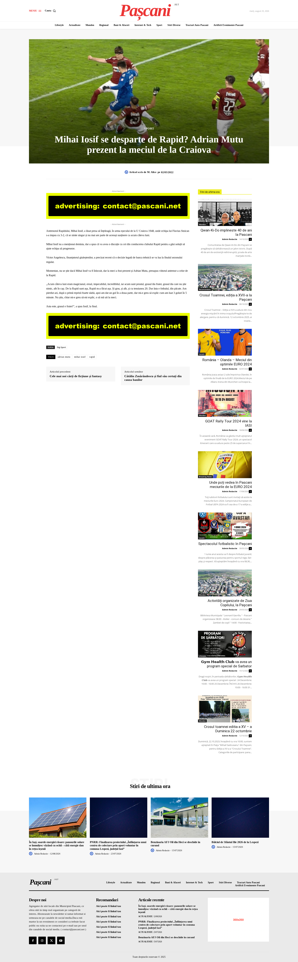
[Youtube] (61, 940)
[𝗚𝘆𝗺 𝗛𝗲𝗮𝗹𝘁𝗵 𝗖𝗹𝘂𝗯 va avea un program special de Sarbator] (225, 644)
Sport (149, 128)
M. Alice (151, 172)
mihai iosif (80, 357)
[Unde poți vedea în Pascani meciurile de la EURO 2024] (225, 464)
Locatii (202, 354)
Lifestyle (202, 656)
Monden (202, 224)
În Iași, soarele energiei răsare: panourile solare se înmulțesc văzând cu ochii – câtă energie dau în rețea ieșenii (56, 845)
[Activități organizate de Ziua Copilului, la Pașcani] (225, 582)
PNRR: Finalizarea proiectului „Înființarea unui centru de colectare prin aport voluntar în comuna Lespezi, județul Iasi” (118, 845)
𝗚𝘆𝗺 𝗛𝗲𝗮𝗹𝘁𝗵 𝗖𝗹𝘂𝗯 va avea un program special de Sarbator (226, 664)
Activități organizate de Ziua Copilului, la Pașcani (230, 603)
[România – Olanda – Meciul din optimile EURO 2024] (225, 342)
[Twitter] (51, 940)
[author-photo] (31, 853)
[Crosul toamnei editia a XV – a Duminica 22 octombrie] (225, 708)
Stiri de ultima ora (210, 192)
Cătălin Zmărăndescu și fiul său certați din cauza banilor (153, 378)
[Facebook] (33, 940)
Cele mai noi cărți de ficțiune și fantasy (76, 376)
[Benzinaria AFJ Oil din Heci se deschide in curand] (179, 817)
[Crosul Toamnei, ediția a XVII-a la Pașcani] (225, 277)
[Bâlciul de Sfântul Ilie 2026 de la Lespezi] (240, 817)
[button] (51, 10)
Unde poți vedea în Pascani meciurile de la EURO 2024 (230, 484)
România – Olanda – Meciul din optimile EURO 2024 (227, 362)
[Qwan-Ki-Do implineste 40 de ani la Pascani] (225, 212)
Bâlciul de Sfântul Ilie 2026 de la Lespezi (235, 842)
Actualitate (145, 916)
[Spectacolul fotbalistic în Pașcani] (225, 526)
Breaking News (205, 476)
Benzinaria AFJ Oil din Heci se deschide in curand (166, 937)
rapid (92, 357)
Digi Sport (61, 347)
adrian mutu (64, 357)
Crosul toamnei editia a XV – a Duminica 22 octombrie (228, 729)
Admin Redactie (229, 239)
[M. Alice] (127, 172)
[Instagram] (42, 940)
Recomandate (205, 289)
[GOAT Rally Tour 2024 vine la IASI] (225, 403)
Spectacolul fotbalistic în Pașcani (225, 544)
